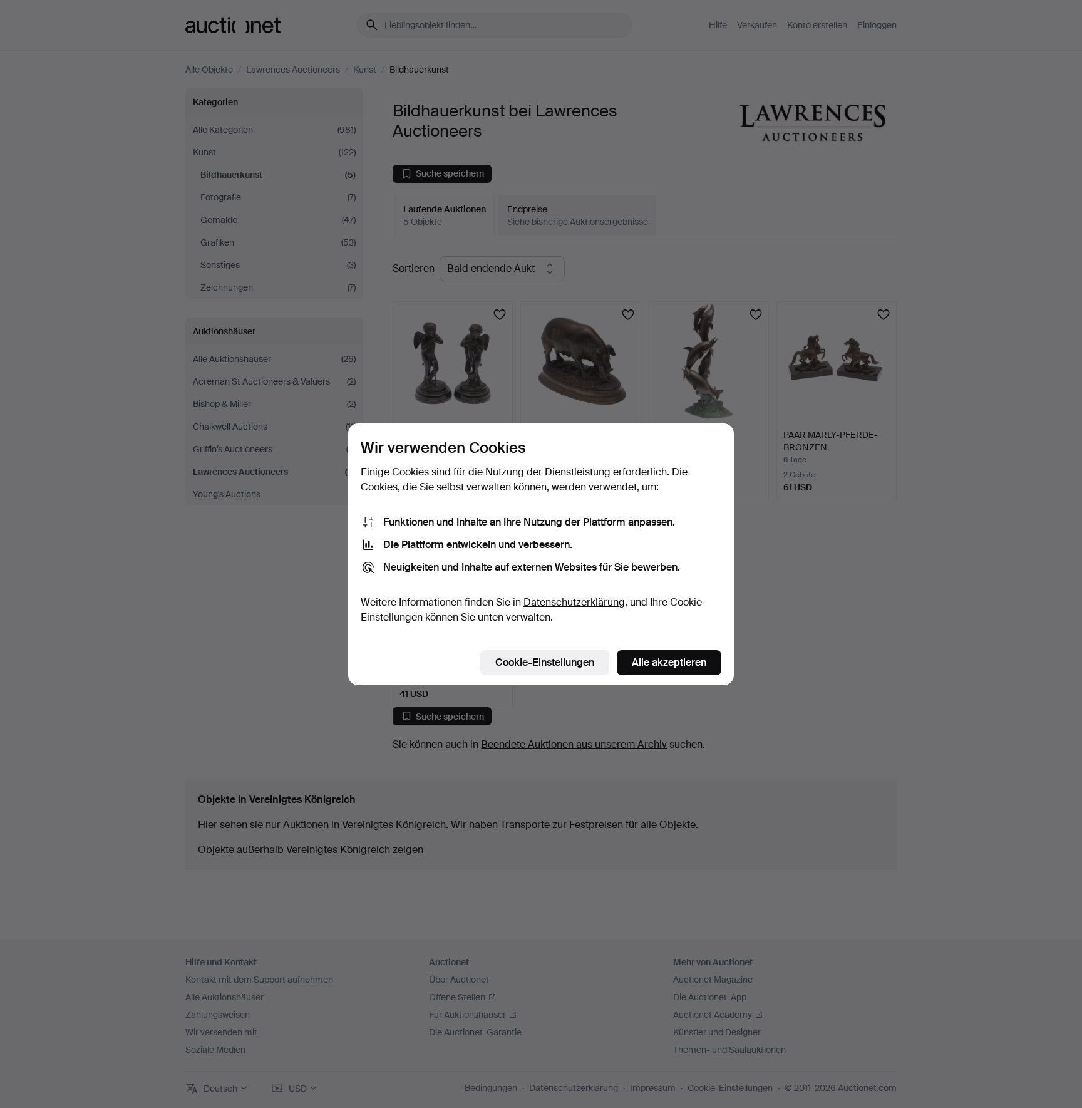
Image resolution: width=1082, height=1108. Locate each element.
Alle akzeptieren (669, 662)
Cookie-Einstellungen (544, 662)
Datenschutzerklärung (574, 602)
